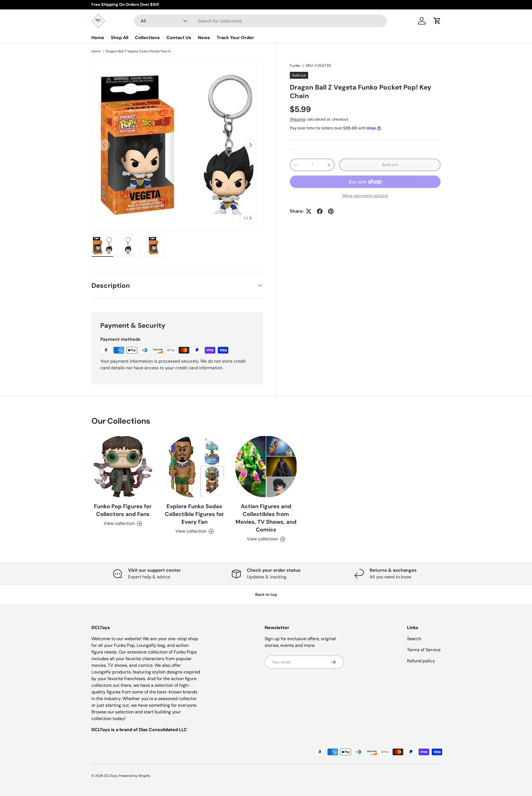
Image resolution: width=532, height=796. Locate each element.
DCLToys (110, 776)
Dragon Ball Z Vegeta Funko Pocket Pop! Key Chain (139, 51)
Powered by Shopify (134, 776)
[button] (437, 21)
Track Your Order (235, 37)
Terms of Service (424, 650)
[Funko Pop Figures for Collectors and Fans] (123, 467)
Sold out (390, 164)
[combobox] (260, 21)
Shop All (119, 37)
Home (97, 37)
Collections (147, 37)
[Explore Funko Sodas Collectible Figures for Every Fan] (194, 467)
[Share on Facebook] (319, 211)
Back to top (266, 594)
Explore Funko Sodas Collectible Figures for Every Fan (194, 514)
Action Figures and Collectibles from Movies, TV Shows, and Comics (266, 518)
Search (414, 639)
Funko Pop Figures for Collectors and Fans (123, 510)
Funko (295, 65)
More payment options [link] (365, 196)
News (204, 37)
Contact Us (179, 37)
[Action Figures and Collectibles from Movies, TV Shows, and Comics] (266, 467)
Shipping (297, 119)
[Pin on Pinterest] (330, 211)
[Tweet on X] (308, 211)
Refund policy (421, 661)
